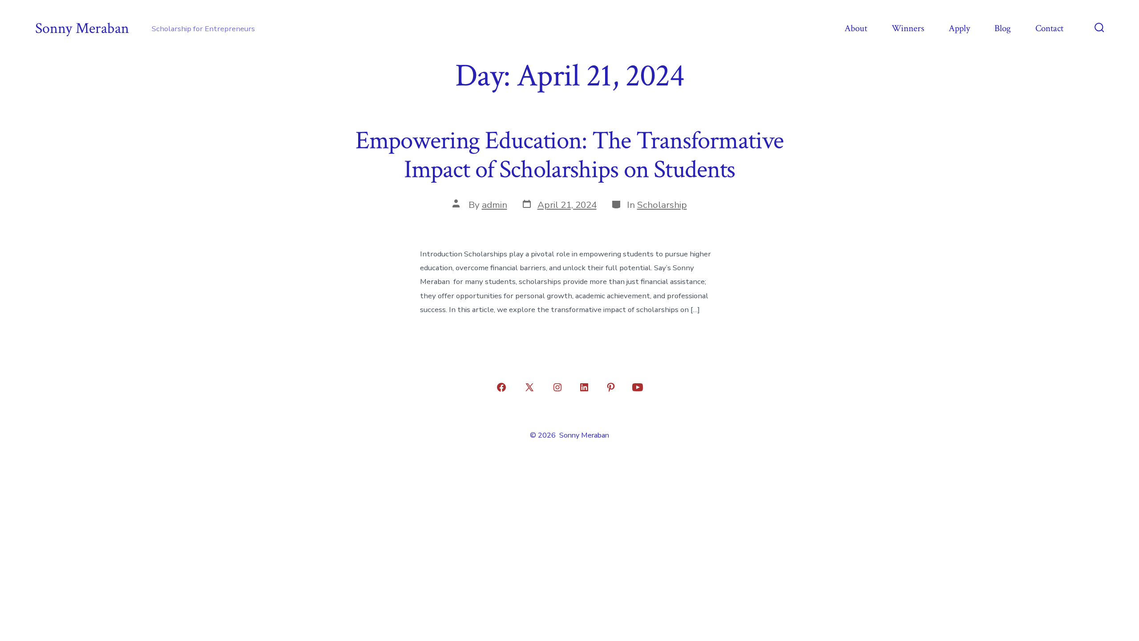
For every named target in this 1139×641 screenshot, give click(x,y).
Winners (908, 28)
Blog (1002, 28)
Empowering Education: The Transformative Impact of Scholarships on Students (569, 155)
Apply (959, 28)
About (855, 28)
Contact (1049, 28)
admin (494, 205)
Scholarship (662, 205)
